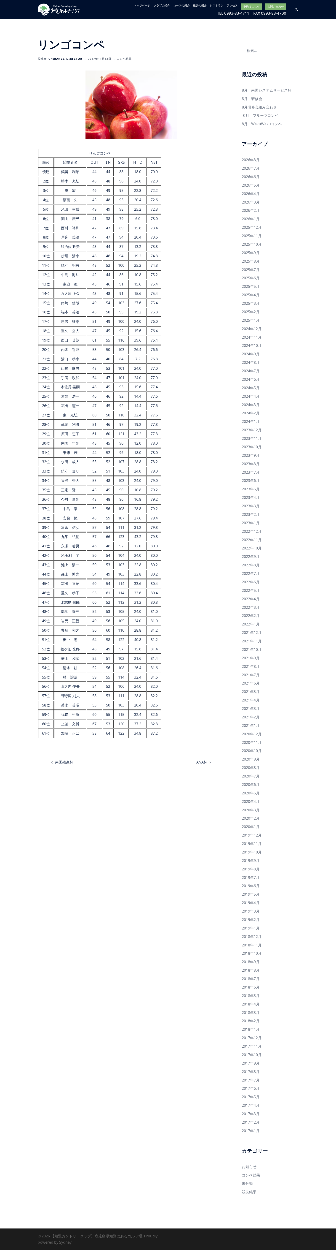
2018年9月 (250, 961)
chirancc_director (65, 59)
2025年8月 (250, 261)
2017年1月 (250, 1130)
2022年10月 (251, 548)
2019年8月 (250, 869)
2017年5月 (250, 1096)
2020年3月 (250, 809)
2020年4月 (250, 801)
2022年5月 (250, 590)
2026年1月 (250, 218)
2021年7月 (250, 674)
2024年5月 (250, 387)
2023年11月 (251, 438)
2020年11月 (251, 742)
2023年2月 (250, 514)
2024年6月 (250, 379)
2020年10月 (251, 750)
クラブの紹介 (162, 5)
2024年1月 (250, 421)
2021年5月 (250, 691)
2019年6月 (250, 885)
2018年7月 (250, 978)
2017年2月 (250, 1122)
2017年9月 (250, 1063)
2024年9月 (250, 353)
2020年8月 (250, 767)
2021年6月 (250, 683)
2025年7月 (250, 269)
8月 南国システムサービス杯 (266, 90)
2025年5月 (250, 286)
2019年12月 (251, 835)
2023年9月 (250, 455)
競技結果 (249, 1191)
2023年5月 (250, 489)
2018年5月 (250, 995)
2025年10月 (251, 244)
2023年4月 (250, 497)
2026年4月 (250, 193)
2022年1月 (250, 624)
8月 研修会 (252, 98)
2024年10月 (251, 345)
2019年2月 (250, 919)
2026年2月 (250, 210)
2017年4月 (250, 1105)
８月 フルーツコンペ (260, 115)
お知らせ (249, 1166)
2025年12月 (251, 227)
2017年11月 (251, 1046)
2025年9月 (250, 252)
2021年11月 (251, 641)
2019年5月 (250, 894)
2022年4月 (250, 598)
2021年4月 (250, 700)
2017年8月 (250, 1071)
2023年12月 (251, 429)
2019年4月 (250, 902)
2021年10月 (251, 649)
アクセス (232, 5)
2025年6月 (250, 277)
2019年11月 (251, 843)
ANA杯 (201, 762)
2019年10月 (251, 852)
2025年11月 (251, 235)
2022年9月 (250, 556)
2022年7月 (250, 573)
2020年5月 (250, 793)
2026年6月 (250, 176)
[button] (296, 9)
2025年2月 (250, 311)
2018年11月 (251, 945)
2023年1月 (250, 522)
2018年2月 (250, 1020)
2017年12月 (251, 1037)
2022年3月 (250, 607)
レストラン (217, 5)
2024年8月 (250, 362)
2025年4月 (250, 294)
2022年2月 (250, 615)
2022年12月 (251, 531)
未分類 (247, 1183)
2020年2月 (250, 818)
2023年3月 (250, 505)
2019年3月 (250, 911)
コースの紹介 (181, 5)
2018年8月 (250, 970)
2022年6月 (250, 581)
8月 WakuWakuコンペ (262, 123)
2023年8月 (250, 463)
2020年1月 (250, 826)
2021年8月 (250, 666)
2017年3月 (250, 1113)
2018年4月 (250, 1004)
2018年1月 (250, 1029)
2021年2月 (250, 717)
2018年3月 (250, 1012)
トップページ (142, 5)
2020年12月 (251, 733)
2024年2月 (250, 413)
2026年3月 (250, 202)
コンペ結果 (124, 59)
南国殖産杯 (64, 762)
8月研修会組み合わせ (259, 107)
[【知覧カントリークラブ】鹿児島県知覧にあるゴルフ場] (59, 9)
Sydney (65, 1242)
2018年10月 (251, 953)
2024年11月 (251, 337)
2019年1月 (250, 928)
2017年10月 (251, 1054)
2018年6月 (250, 987)
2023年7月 (250, 472)
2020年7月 (250, 776)
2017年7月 (250, 1080)
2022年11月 (251, 539)
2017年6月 (250, 1088)
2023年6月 (250, 480)
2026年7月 (250, 168)
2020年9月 (250, 759)
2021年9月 (250, 657)
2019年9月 (250, 860)
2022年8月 (250, 565)
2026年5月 (250, 185)
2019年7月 (250, 877)
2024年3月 (250, 404)
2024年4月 (250, 396)
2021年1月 (250, 725)
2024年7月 (250, 370)
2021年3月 (250, 708)
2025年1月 (250, 320)
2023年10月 (251, 446)
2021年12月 (251, 632)
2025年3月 (250, 303)
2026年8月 (250, 159)
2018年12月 (251, 936)
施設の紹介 (200, 5)
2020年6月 (250, 784)
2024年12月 (251, 328)
